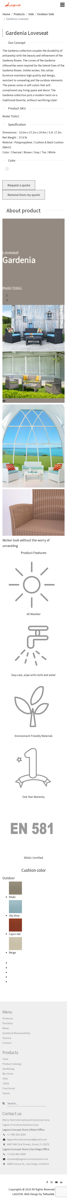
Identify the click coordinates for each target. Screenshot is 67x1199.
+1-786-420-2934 (16, 1134)
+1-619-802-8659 (16, 1154)
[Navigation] (62, 5)
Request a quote (18, 185)
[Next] (5, 400)
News (5, 1028)
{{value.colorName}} (7, 169)
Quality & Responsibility (16, 1033)
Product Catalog (11, 1063)
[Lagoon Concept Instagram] (52, 1182)
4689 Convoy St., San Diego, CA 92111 (28, 1163)
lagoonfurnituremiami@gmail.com (27, 1139)
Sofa (5, 1078)
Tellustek (48, 1194)
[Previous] (3, 400)
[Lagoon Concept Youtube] (56, 1182)
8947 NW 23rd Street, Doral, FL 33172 (28, 1144)
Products (7, 1018)
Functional (8, 1088)
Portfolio (7, 1023)
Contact (7, 1042)
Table (5, 1083)
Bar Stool (7, 1073)
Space (6, 1093)
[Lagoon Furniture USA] (47, 1182)
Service (6, 1038)
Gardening (8, 1068)
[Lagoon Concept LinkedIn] (61, 1182)
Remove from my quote (23, 195)
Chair (5, 1059)
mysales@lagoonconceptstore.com (27, 1159)
